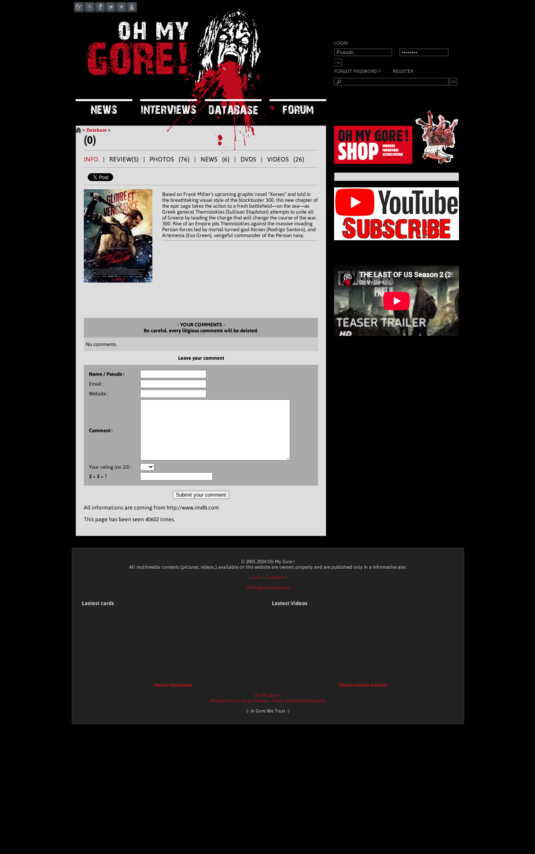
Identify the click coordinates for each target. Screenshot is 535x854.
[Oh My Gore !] (78, 130)
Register (403, 71)
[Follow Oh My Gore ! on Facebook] (100, 10)
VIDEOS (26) (285, 159)
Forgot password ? (357, 71)
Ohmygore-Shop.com (268, 587)
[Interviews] (168, 107)
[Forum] (297, 107)
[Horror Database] (173, 685)
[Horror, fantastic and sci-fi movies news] (104, 107)
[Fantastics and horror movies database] (233, 107)
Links (256, 577)
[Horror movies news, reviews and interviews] (173, 88)
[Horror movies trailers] (363, 685)
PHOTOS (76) (170, 159)
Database (97, 130)
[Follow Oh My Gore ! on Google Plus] (121, 10)
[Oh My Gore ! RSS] (89, 10)
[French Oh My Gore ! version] (79, 10)
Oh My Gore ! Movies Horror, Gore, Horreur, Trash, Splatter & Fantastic (268, 698)
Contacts (275, 577)
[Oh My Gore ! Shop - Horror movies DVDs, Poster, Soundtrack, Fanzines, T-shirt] (398, 162)
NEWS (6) (215, 159)
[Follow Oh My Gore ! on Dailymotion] (132, 10)
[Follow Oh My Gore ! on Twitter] (110, 10)
